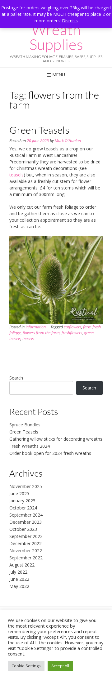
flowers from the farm (41, 333)
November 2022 (25, 550)
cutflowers (72, 327)
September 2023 (26, 536)
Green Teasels (39, 130)
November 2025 (25, 486)
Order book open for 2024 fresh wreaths (50, 453)
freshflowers (72, 333)
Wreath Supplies (56, 37)
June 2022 (19, 579)
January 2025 (22, 501)
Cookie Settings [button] (26, 666)
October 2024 (23, 508)
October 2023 (23, 529)
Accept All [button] (60, 666)
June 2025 (19, 493)
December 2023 (25, 522)
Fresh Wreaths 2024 (29, 446)
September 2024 (26, 515)
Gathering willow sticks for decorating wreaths (55, 439)
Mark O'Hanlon (68, 140)
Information (36, 327)
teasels (16, 175)
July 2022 (18, 572)
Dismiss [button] (70, 21)
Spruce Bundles (24, 425)
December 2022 (25, 543)
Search (16, 378)
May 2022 (19, 586)
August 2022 (22, 565)
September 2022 (26, 558)
